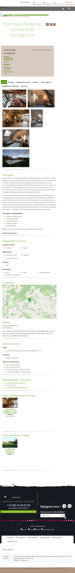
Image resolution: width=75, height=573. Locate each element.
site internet (7, 70)
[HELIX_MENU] (63, 9)
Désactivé (25, 560)
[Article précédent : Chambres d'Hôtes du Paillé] (51, 24)
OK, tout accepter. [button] (6, 571)
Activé (18, 560)
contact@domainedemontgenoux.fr (17, 387)
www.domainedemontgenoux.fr (16, 383)
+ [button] (5, 287)
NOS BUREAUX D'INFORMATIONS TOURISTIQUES (18, 511)
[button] (20, 571)
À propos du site (12, 541)
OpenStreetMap (46, 318)
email (5, 73)
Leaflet (39, 318)
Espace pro (10, 537)
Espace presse (56, 537)
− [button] (5, 290)
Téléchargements (32, 537)
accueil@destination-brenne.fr (18, 508)
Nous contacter (20, 537)
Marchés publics (45, 537)
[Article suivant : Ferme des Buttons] (54, 24)
